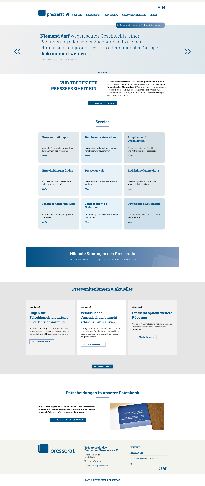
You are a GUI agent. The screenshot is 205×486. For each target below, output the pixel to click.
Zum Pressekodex (104, 103)
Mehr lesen (104, 366)
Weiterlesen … (45, 342)
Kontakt (135, 447)
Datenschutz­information (144, 458)
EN (131, 464)
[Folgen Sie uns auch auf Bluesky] (163, 7)
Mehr (44, 155)
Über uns (77, 15)
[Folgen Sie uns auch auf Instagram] (159, 7)
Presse (153, 15)
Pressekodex (93, 15)
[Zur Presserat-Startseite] (51, 16)
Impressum (136, 452)
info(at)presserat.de (99, 466)
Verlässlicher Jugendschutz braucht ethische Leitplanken (99, 317)
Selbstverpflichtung (134, 15)
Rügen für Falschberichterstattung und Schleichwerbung (48, 317)
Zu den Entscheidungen (70, 420)
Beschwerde (111, 15)
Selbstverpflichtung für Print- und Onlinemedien (141, 25)
